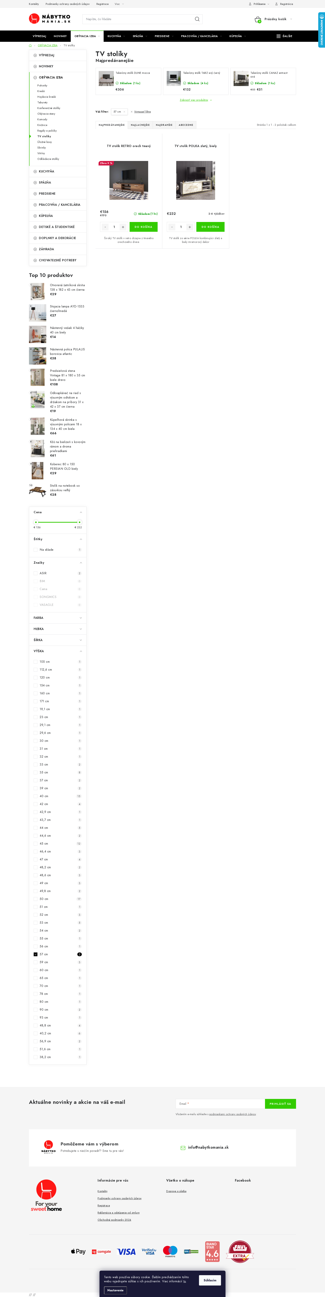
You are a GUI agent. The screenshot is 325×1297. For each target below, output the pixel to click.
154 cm (60, 685)
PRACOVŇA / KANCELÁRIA (59, 205)
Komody (42, 119)
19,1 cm (60, 709)
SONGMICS (60, 597)
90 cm (60, 1009)
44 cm (60, 828)
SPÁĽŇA (45, 182)
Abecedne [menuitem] (186, 125)
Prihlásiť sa (280, 1104)
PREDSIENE (47, 193)
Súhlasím (210, 1280)
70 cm (60, 986)
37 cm (60, 780)
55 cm (60, 938)
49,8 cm (60, 891)
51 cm (60, 907)
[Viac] (284, 36)
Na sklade (60, 549)
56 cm (60, 946)
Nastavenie (115, 1290)
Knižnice (42, 125)
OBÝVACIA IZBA (51, 77)
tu (184, 1281)
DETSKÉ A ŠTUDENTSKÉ (57, 227)
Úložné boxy (44, 142)
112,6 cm (60, 669)
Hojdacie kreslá (46, 97)
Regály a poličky (47, 131)
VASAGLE (60, 605)
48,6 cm (60, 875)
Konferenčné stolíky (48, 108)
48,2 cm (60, 867)
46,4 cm (60, 851)
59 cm (60, 962)
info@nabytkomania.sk (208, 1147)
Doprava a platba (176, 1191)
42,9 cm (60, 812)
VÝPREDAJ (46, 55)
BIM (60, 581)
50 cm (60, 899)
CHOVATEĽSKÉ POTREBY (58, 260)
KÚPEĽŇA (46, 216)
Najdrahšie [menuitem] (164, 125)
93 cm (60, 1017)
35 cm (60, 772)
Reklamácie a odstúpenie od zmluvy (119, 1213)
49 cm (60, 883)
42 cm (60, 804)
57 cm (60, 954)
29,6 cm (60, 733)
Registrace (102, 4)
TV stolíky (44, 136)
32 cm (60, 756)
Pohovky (42, 85)
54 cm (60, 930)
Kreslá (41, 91)
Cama (60, 589)
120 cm (60, 677)
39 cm (60, 788)
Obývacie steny (46, 114)
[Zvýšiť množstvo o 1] (123, 227)
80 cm (60, 1002)
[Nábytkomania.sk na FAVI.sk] (240, 1251)
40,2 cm (60, 1033)
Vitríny (41, 153)
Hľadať (197, 19)
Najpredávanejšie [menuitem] (112, 125)
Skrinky (41, 147)
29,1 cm (60, 725)
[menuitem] (39, 36)
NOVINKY (46, 66)
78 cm (60, 994)
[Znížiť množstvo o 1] (105, 227)
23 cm (60, 717)
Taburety (42, 102)
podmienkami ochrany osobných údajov (232, 1114)
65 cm (60, 978)
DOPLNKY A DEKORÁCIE (57, 238)
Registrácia (286, 4)
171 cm (60, 701)
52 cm (60, 915)
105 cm (60, 662)
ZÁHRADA (46, 249)
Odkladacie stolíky (48, 159)
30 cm (60, 741)
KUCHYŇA (46, 171)
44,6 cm (60, 835)
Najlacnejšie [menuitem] (140, 125)
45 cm (60, 843)
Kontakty (34, 4)
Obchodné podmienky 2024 (114, 1220)
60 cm (60, 970)
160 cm (60, 693)
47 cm (60, 859)
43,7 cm (60, 820)
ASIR (60, 573)
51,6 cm (60, 1049)
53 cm (60, 922)
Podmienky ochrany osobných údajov (68, 4)
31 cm (60, 748)
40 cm (60, 796)
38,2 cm (60, 1057)
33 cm (60, 764)
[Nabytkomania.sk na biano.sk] (212, 1251)
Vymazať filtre (142, 112)
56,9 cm (60, 1041)
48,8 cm (60, 1025)
